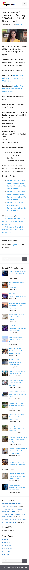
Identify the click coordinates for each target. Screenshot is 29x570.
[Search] (24, 259)
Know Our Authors (7, 548)
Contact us (5, 554)
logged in (14, 245)
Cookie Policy (6, 542)
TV (16, 216)
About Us (5, 539)
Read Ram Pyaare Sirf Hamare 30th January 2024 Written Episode (13, 88)
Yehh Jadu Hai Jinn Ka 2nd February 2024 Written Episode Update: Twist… (12, 229)
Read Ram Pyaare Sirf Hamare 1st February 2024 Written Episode (13, 78)
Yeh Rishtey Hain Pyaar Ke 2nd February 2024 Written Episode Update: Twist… (13, 221)
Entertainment (9, 216)
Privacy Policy (6, 551)
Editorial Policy (6, 545)
